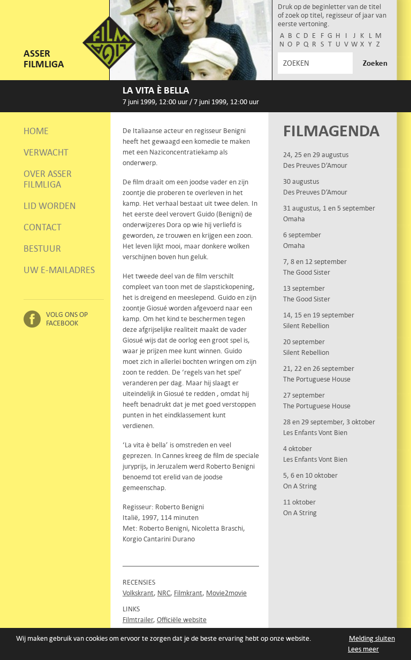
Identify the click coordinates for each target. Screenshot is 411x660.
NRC (163, 592)
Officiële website (182, 619)
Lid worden (50, 205)
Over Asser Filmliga (48, 179)
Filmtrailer (138, 619)
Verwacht (46, 152)
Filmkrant (188, 592)
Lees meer (363, 649)
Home (36, 131)
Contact (43, 227)
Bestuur (42, 248)
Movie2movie (226, 592)
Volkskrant (138, 592)
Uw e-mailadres (59, 270)
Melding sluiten (372, 638)
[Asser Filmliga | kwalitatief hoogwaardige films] (109, 67)
